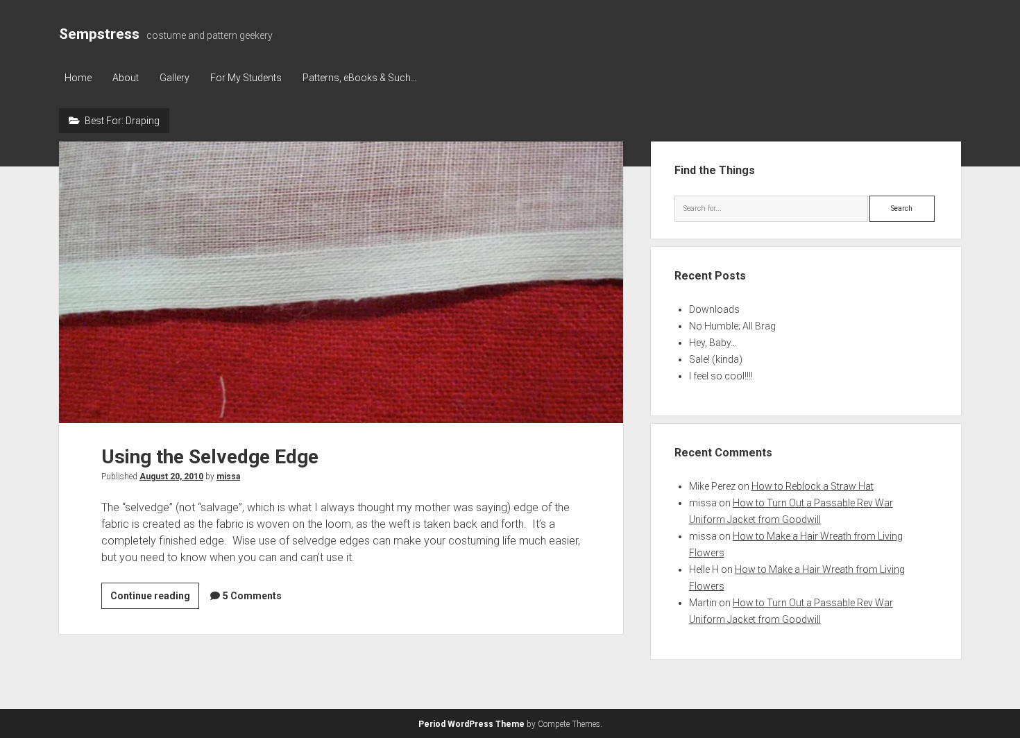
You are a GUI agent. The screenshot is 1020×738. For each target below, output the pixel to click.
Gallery (174, 77)
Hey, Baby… (713, 342)
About (125, 77)
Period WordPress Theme (471, 724)
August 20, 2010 (171, 476)
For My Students (246, 77)
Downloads (714, 309)
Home (78, 77)
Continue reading (154, 599)
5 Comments (252, 595)
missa (228, 476)
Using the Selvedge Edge (341, 282)
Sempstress (99, 34)
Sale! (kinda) (715, 359)
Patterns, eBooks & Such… (360, 77)
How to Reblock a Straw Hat (812, 486)
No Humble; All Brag (732, 326)
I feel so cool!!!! (721, 375)
